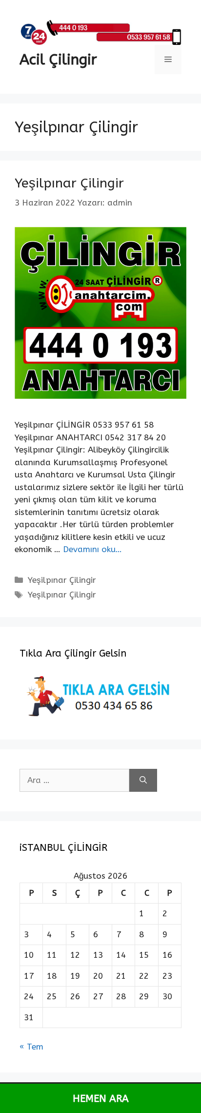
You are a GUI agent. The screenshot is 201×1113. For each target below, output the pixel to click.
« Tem (31, 1046)
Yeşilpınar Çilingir (69, 183)
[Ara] (143, 780)
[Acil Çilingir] (100, 31)
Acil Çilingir (58, 59)
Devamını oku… (92, 549)
